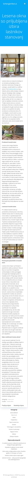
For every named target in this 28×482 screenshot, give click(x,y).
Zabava (14, 434)
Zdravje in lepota (14, 436)
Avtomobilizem (14, 412)
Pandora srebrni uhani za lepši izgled (14, 455)
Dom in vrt (11, 399)
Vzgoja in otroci (14, 431)
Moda (14, 417)
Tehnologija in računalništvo (14, 427)
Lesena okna (10, 401)
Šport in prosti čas (14, 422)
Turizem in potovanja (14, 429)
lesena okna (12, 89)
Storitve (14, 424)
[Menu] (24, 3)
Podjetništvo (14, 420)
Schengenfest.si (10, 3)
